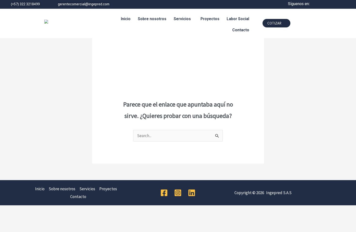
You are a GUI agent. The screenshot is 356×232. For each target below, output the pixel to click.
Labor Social (238, 19)
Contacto (240, 30)
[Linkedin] (191, 193)
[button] (183, 19)
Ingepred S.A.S (278, 192)
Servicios (182, 19)
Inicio (126, 19)
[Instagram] (178, 193)
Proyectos (210, 19)
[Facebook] (164, 193)
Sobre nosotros (152, 19)
